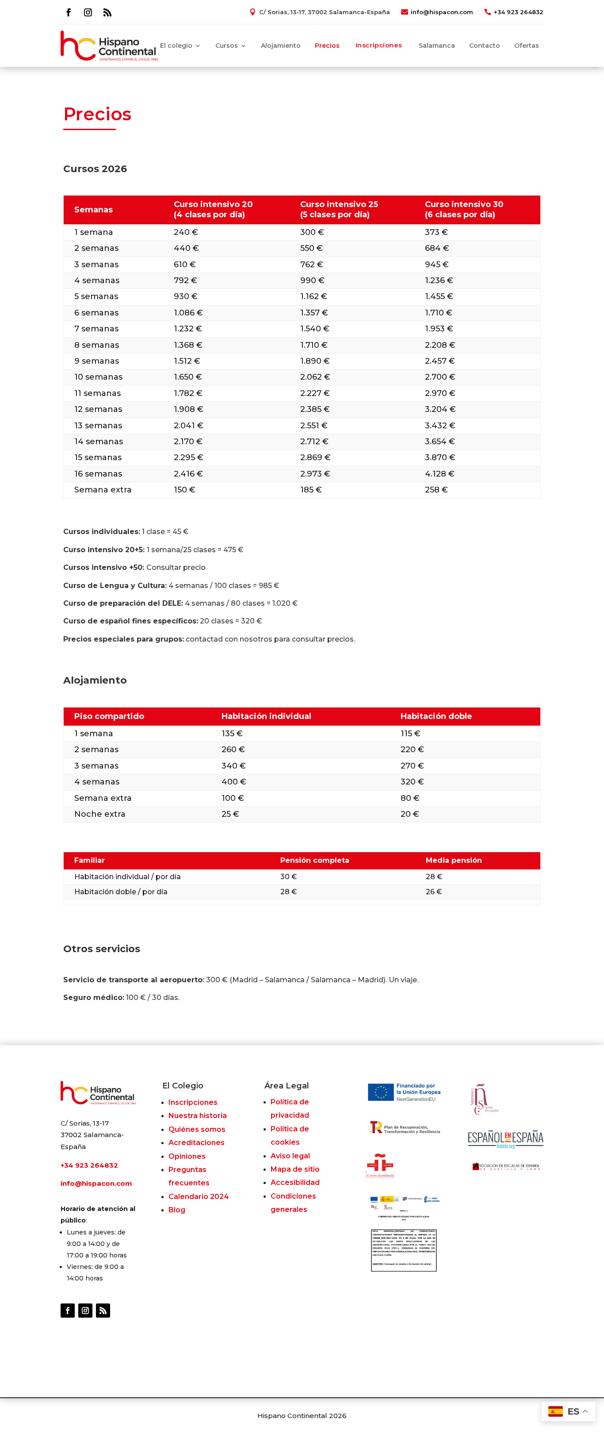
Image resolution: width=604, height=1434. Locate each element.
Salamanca (437, 46)
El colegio (176, 46)
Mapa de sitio (295, 1169)
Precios (327, 46)
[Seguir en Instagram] (88, 12)
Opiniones (187, 1156)
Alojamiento (281, 46)
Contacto (484, 46)
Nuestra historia (197, 1115)
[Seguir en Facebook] (68, 12)
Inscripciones (379, 46)
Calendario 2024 (198, 1196)
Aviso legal (290, 1156)
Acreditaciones (196, 1142)
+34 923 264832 (518, 11)
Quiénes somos (197, 1129)
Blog (176, 1210)
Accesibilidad (295, 1182)
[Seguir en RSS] (107, 12)
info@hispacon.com (442, 11)
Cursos (226, 46)
